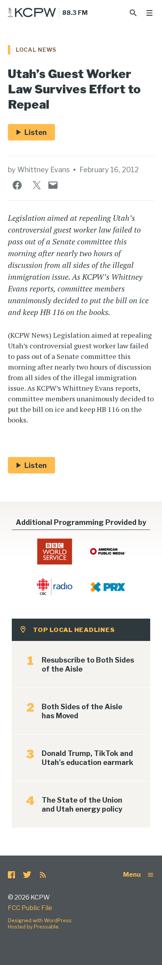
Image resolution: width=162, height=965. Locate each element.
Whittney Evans (43, 170)
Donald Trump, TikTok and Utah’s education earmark (87, 758)
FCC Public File (30, 908)
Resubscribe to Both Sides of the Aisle (88, 664)
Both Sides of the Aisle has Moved (82, 711)
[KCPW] (32, 12)
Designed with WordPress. (40, 920)
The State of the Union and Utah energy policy (82, 804)
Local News (36, 49)
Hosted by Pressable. (34, 926)
